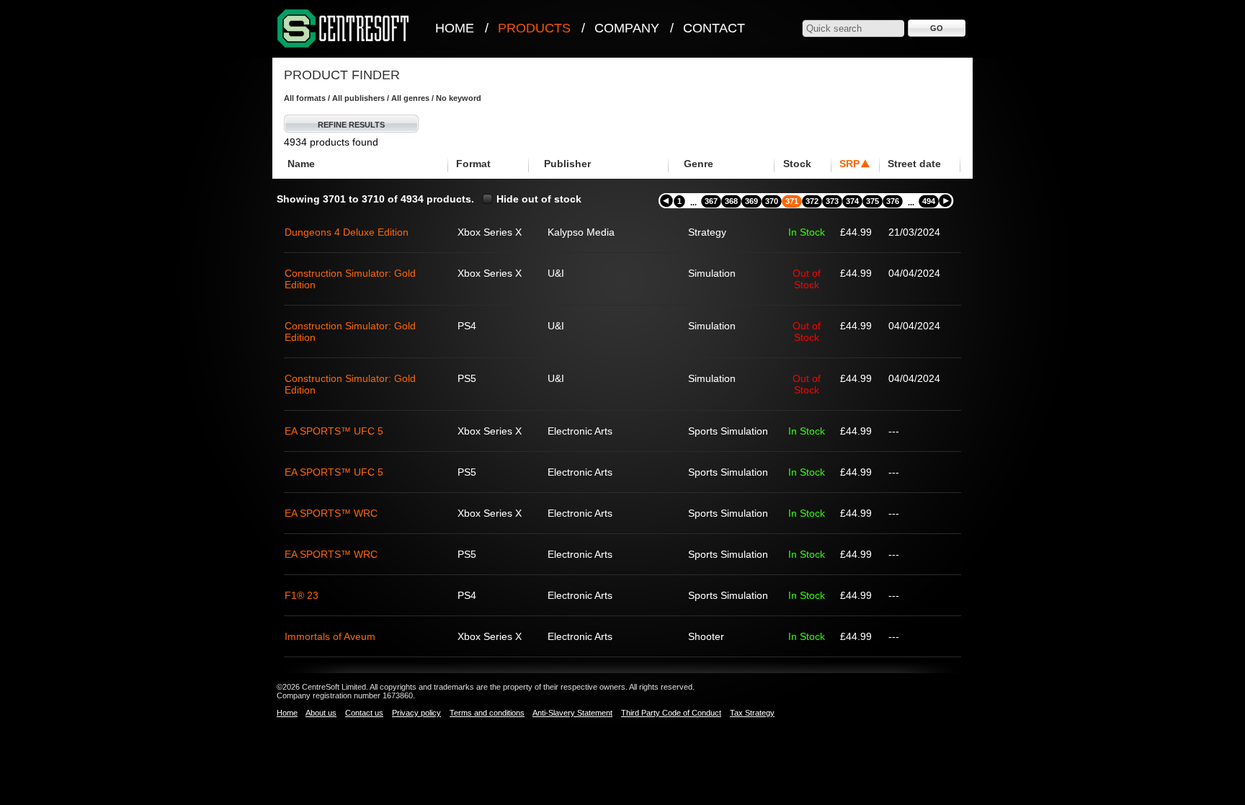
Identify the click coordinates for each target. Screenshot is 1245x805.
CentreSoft (344, 29)
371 (791, 201)
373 (832, 201)
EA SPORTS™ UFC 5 (334, 431)
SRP (849, 163)
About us (320, 712)
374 (852, 201)
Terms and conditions (487, 712)
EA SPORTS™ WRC (331, 513)
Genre (698, 163)
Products (534, 28)
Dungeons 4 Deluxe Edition (347, 232)
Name (301, 163)
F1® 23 (301, 595)
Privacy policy (416, 712)
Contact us (364, 712)
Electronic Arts (580, 431)
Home (454, 28)
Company (626, 28)
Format (473, 163)
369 (751, 201)
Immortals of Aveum (330, 636)
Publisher (567, 163)
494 (928, 201)
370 (771, 201)
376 (892, 201)
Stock (797, 163)
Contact (714, 28)
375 (872, 201)
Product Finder (342, 75)
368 (731, 201)
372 (812, 201)
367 (711, 201)
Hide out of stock (538, 199)
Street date (914, 163)
